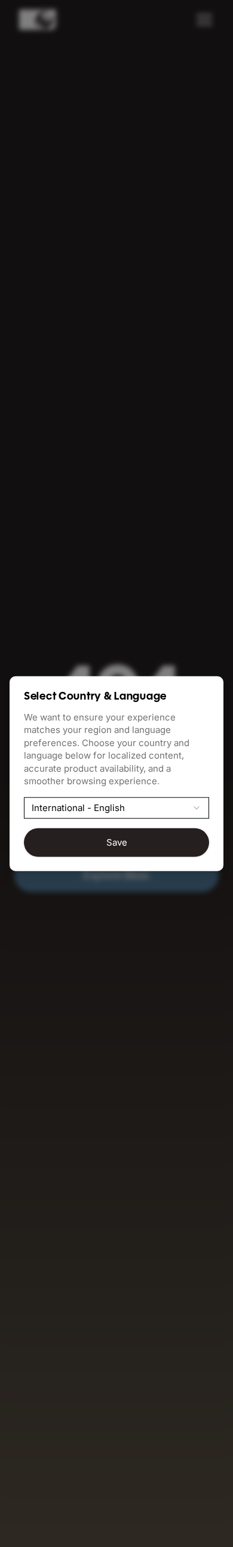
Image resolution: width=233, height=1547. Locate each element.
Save (116, 842)
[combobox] (116, 807)
